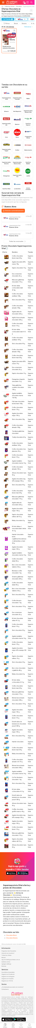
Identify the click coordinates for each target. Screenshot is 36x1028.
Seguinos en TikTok (7, 981)
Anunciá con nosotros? (8, 953)
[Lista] (27, 2)
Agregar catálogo (6, 964)
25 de (8, 27)
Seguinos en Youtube (7, 978)
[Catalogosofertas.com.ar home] (12, 2)
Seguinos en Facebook (8, 974)
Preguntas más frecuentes (9, 951)
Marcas (4, 957)
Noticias (4, 966)
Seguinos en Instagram (8, 976)
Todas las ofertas (9, 6)
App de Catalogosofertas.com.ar (11, 959)
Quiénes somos (6, 962)
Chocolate (19, 6)
